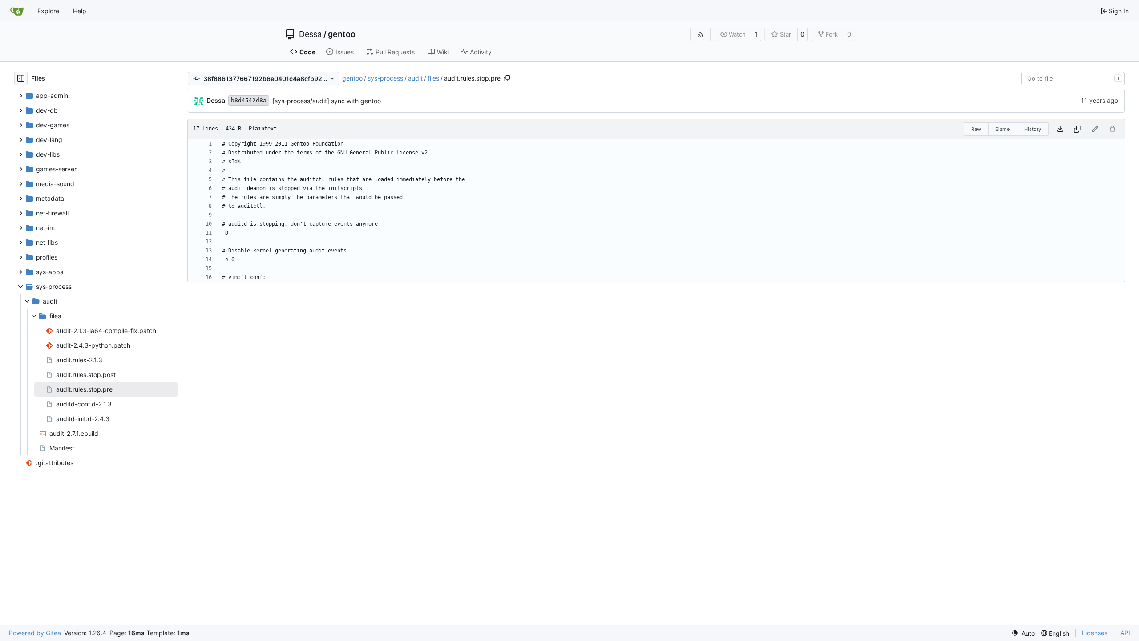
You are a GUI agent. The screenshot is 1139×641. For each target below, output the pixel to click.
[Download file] (1060, 129)
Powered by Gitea (35, 633)
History (1032, 129)
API (1125, 633)
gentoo (341, 34)
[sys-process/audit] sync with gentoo (326, 101)
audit (415, 78)
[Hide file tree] (21, 78)
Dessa (310, 34)
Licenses (1094, 633)
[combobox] (1073, 78)
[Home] (16, 11)
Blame (1002, 129)
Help (79, 11)
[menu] (1023, 633)
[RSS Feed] (700, 34)
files (433, 78)
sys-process (385, 78)
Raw (976, 129)
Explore (48, 11)
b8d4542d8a (249, 100)
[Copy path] (507, 78)
